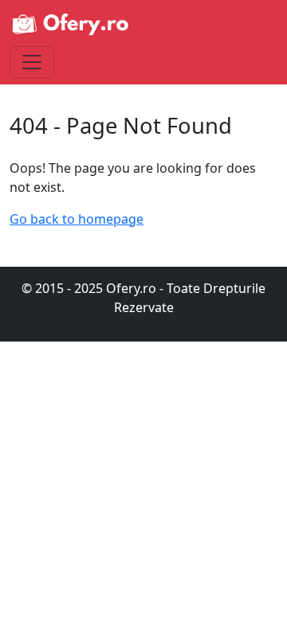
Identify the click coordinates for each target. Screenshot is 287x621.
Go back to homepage (77, 219)
